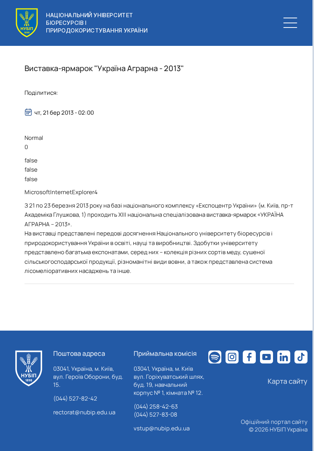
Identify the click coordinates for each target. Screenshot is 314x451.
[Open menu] (290, 23)
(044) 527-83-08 (155, 414)
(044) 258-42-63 (156, 406)
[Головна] (28, 368)
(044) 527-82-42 (75, 398)
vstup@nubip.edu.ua (162, 428)
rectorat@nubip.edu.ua (84, 412)
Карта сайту (287, 381)
